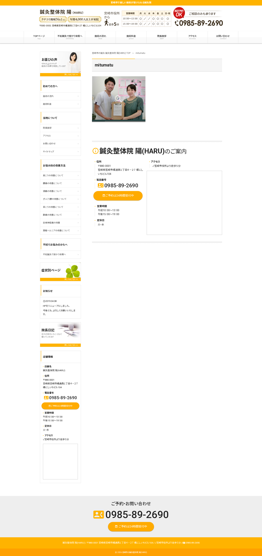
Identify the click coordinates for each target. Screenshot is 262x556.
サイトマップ (48, 151)
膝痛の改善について (52, 215)
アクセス (192, 37)
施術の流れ (100, 37)
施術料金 (131, 37)
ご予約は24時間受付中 (118, 195)
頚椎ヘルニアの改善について (56, 230)
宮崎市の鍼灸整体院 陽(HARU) (134, 552)
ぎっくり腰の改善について (54, 199)
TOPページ (39, 37)
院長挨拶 (161, 37)
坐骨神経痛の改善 (51, 223)
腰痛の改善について (52, 183)
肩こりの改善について (53, 175)
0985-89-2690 (118, 185)
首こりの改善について (53, 207)
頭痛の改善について (52, 191)
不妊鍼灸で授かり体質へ (69, 37)
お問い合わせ (223, 37)
